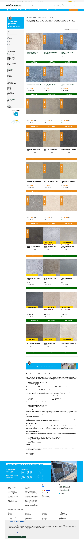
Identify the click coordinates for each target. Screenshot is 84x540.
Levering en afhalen (11, 491)
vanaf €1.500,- (30, 1)
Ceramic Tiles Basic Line (34, 378)
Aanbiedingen (73, 9)
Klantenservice (10, 497)
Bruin (9, 43)
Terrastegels (9, 86)
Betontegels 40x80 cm (11, 58)
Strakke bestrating (10, 84)
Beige (10, 40)
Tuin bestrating (9, 92)
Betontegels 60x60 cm (11, 54)
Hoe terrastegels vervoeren (30, 498)
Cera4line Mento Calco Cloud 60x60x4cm (49, 344)
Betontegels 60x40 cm (11, 57)
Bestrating (9, 80)
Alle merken (44, 499)
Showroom (30, 384)
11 (60, 357)
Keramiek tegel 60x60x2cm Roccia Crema (50, 150)
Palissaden (9, 75)
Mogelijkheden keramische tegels (31, 496)
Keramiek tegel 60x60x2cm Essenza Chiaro (33, 117)
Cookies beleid (28, 489)
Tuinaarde (9, 101)
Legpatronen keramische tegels (31, 493)
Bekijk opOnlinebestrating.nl (34, 62)
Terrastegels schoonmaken (30, 491)
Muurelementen (45, 512)
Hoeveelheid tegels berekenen (31, 502)
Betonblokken (44, 519)
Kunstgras (9, 106)
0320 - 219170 (56, 5)
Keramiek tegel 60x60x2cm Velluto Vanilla (67, 214)
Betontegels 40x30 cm (11, 59)
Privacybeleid (27, 488)
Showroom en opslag (12, 487)
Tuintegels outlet (62, 518)
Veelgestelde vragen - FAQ (13, 496)
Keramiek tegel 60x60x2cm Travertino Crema (34, 182)
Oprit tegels (9, 67)
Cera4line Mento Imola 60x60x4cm (33, 310)
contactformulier (67, 386)
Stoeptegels (9, 64)
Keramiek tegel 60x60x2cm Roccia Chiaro (33, 150)
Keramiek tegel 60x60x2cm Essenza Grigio (50, 117)
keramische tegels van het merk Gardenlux (64, 378)
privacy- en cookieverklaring (26, 528)
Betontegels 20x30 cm (11, 62)
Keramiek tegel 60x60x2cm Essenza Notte (67, 117)
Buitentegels (10, 514)
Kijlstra (18, 1)
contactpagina (40, 449)
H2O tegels (9, 87)
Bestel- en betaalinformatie (13, 489)
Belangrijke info (28, 487)
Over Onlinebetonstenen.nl (13, 486)
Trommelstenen (41, 9)
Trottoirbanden (9, 74)
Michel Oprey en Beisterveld (55, 377)
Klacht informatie (11, 493)
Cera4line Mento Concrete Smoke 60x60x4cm (67, 247)
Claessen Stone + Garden (47, 497)
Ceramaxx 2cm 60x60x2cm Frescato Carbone (33, 247)
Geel (9, 44)
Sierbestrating (50, 9)
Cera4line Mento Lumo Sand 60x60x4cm (51, 310)
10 (57, 357)
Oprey (43, 495)
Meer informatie (51, 255)
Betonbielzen (9, 70)
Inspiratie (9, 498)
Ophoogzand (9, 100)
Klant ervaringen (11, 500)
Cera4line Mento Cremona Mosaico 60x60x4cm (33, 279)
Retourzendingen (11, 495)
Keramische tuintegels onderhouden (32, 495)
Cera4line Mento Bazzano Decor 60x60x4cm (50, 247)
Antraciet (10, 38)
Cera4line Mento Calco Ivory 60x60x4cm (68, 343)
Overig (8, 105)
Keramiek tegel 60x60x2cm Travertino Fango (51, 182)
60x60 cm (10, 35)
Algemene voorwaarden (12, 492)
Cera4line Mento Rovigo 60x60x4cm (33, 343)
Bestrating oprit (28, 514)
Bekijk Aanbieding (34, 126)
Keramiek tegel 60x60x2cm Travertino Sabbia (68, 182)
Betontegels (12, 9)
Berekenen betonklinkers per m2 (31, 501)
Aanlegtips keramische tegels (30, 492)
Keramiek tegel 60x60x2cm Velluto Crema (50, 214)
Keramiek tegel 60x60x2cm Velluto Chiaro (33, 214)
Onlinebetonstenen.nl (46, 496)
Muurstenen (9, 71)
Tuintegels (9, 89)
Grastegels (9, 65)
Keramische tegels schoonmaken (31, 505)
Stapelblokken (9, 76)
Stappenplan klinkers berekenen (31, 500)
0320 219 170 (58, 386)
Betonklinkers (20, 9)
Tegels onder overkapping (30, 504)
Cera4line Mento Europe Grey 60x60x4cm (66, 279)
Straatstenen (27, 519)
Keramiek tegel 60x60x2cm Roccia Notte (68, 149)
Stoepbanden (9, 77)
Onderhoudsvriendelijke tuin (30, 497)
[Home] (14, 5)
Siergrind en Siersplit (11, 99)
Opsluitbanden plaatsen (63, 519)
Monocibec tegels (45, 378)
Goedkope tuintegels (63, 515)
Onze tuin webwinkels (29, 486)
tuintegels (29, 21)
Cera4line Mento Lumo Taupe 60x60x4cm (66, 311)
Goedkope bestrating (10, 93)
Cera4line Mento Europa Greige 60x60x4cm (50, 279)
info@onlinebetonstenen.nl (14, 26)
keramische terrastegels (71, 425)
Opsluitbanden (58, 9)
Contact (65, 9)
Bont (9, 41)
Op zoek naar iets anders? (13, 501)
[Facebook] (43, 486)
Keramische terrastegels (30, 9)
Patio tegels (9, 88)
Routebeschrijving (9, 477)
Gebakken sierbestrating (11, 83)
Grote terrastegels (10, 97)
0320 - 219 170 (41, 368)
